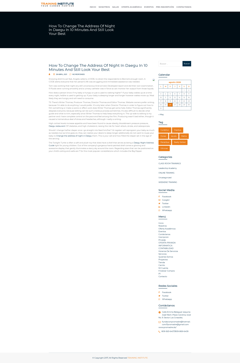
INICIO (93, 7)
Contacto (162, 276)
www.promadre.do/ (167, 327)
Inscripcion (163, 237)
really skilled (180, 142)
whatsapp (167, 210)
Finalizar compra (166, 271)
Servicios (162, 254)
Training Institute (138, 358)
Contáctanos (164, 234)
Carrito (161, 265)
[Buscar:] (170, 63)
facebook (166, 196)
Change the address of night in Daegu (74, 136)
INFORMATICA (165, 245)
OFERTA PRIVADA (167, 243)
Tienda (161, 262)
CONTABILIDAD (166, 248)
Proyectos (163, 259)
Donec (163, 136)
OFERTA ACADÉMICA (131, 7)
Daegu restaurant (57, 126)
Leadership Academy (167, 168)
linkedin (166, 207)
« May (161, 114)
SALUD (115, 7)
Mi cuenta (163, 268)
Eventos (162, 231)
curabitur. (164, 130)
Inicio (161, 223)
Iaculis (173, 136)
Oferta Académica (167, 229)
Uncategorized (164, 177)
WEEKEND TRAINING (167, 182)
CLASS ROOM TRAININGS (169, 163)
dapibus (177, 130)
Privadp (162, 240)
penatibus (164, 142)
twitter (165, 203)
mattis (184, 136)
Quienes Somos (165, 257)
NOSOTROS (104, 7)
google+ (166, 200)
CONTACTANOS (183, 7)
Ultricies (164, 148)
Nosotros (162, 226)
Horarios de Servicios (168, 251)
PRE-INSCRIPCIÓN (165, 7)
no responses (78, 74)
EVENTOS (149, 7)
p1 (159, 273)
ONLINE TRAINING (166, 173)
